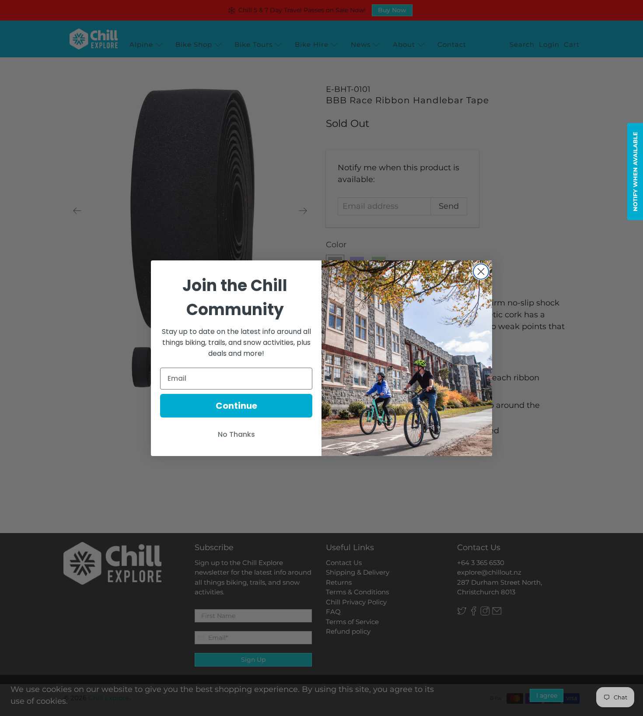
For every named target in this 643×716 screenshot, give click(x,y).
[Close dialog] (481, 271)
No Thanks (236, 434)
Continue (236, 406)
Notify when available (635, 171)
